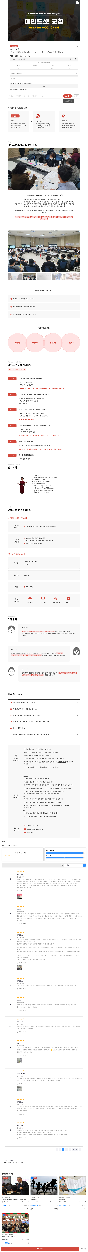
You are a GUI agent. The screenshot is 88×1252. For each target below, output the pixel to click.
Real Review (12, 616)
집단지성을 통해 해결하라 (36, 1197)
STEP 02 (39, 121)
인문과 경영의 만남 (6, 1197)
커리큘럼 (18, 96)
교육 (16, 46)
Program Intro (12, 142)
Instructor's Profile (14, 464)
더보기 (84, 1249)
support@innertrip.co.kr (35, 829)
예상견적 (12, 83)
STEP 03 (64, 121)
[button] (78, 251)
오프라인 (67, 96)
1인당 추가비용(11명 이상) (18, 59)
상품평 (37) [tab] (4, 841)
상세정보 (10, 96)
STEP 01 (13, 121)
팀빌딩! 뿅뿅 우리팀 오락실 (7, 1234)
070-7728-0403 (32, 825)
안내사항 (26, 96)
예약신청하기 (40, 1249)
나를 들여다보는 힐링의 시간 (65, 1197)
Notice (10, 507)
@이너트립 (30, 833)
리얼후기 (35, 96)
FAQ (42, 96)
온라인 (76, 96)
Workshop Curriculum (15, 362)
